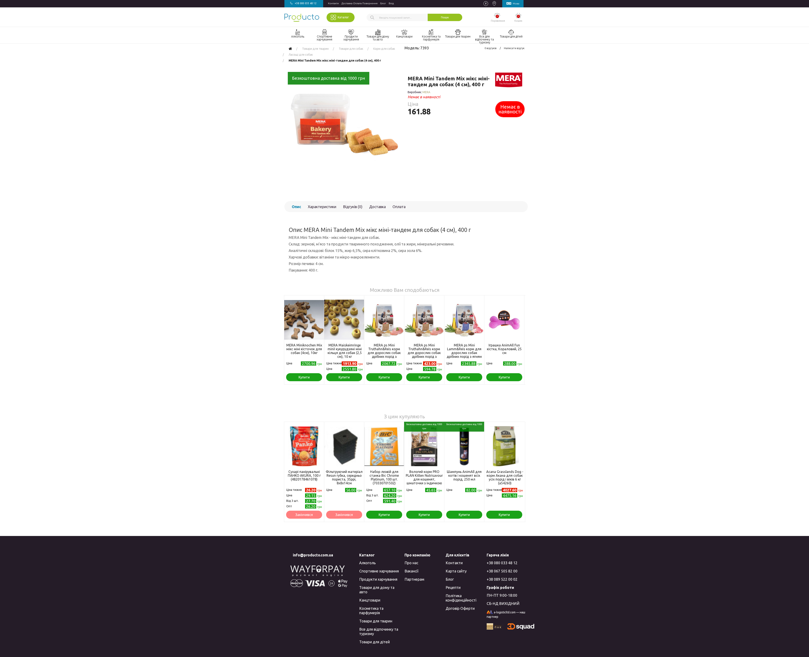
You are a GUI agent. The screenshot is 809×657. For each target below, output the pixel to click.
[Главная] (290, 48)
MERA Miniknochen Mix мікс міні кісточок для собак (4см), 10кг (304, 349)
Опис (296, 207)
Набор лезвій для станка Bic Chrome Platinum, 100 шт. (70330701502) (384, 477)
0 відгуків (491, 48)
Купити (304, 377)
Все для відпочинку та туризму (378, 631)
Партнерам (414, 579)
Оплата (399, 207)
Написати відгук (514, 48)
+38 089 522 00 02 (502, 579)
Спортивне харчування (379, 571)
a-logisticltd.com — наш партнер (506, 614)
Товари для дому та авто (376, 589)
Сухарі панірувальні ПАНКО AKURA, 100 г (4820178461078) (304, 475)
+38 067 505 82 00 (502, 571)
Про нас (411, 563)
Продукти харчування (378, 579)
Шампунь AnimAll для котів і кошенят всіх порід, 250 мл (464, 475)
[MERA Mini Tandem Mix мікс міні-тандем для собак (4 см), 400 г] (342, 127)
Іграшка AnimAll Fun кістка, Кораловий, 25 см (504, 349)
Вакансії (411, 571)
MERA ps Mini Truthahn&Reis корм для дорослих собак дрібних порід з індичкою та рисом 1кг (424, 352)
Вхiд (391, 3)
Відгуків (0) (352, 207)
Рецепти (453, 587)
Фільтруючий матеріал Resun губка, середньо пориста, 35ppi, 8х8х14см (344, 477)
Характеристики (322, 207)
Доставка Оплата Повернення (360, 3)
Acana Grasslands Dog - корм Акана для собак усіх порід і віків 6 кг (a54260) (504, 477)
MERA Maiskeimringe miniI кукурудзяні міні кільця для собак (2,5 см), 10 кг (345, 350)
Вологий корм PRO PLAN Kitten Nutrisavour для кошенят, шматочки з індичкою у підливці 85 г (424, 479)
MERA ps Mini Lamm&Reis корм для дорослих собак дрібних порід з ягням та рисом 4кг (464, 352)
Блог (383, 3)
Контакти (333, 3)
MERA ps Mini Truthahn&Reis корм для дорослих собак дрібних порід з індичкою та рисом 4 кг (384, 352)
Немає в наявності (510, 109)
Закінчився (304, 515)
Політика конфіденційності (461, 598)
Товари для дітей (374, 642)
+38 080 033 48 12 (502, 563)
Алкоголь (367, 563)
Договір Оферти (460, 608)
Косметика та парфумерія (371, 610)
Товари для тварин (375, 621)
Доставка (377, 207)
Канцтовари (369, 600)
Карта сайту (456, 571)
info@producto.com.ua (313, 555)
